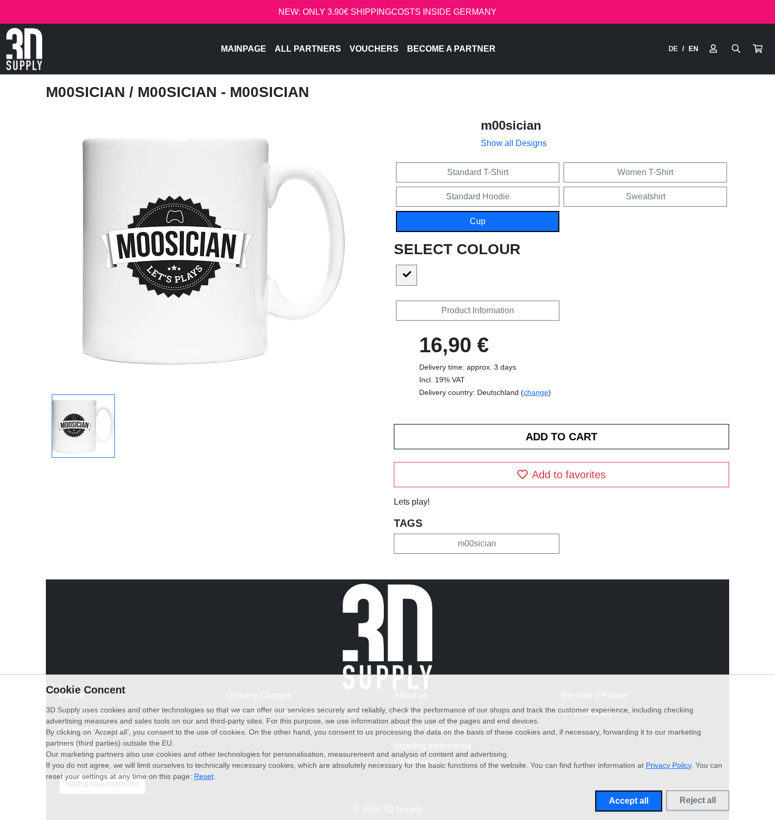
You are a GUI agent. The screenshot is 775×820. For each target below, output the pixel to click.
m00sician (87, 92)
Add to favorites (569, 474)
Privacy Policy (668, 765)
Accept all (628, 800)
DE (673, 49)
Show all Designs (514, 143)
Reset (204, 776)
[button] (758, 49)
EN (693, 49)
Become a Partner (451, 48)
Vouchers (374, 48)
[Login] (713, 49)
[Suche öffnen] (736, 49)
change (536, 392)
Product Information (477, 310)
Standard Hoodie (478, 196)
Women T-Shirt (645, 172)
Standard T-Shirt (477, 172)
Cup (478, 221)
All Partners (308, 48)
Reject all (698, 800)
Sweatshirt (645, 196)
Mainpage (243, 48)
